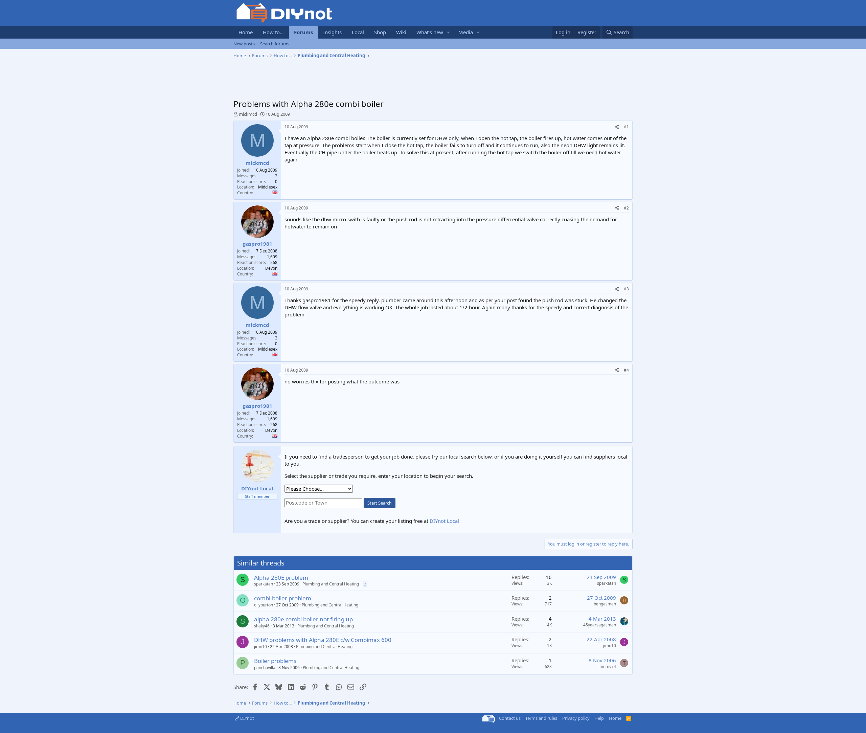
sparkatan (263, 584)
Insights (332, 32)
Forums (303, 32)
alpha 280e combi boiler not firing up (303, 619)
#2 (626, 208)
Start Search (379, 503)
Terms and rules (541, 718)
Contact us (510, 718)
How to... (273, 32)
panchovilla (264, 667)
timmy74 (607, 666)
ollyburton (263, 605)
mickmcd (248, 114)
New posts (244, 44)
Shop (380, 32)
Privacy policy (576, 718)
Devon (271, 268)
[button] (448, 32)
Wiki (401, 32)
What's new (429, 32)
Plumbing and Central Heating (330, 584)
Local (358, 32)
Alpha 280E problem (281, 577)
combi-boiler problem (282, 598)
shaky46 (262, 626)
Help (599, 718)
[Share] (617, 127)
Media (465, 32)
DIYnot (246, 718)
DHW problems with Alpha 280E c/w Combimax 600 (322, 640)
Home (245, 32)
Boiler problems (275, 661)
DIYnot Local (444, 520)
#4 (626, 370)
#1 (626, 127)
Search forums (274, 44)
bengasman (605, 604)
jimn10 (260, 646)
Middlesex (267, 187)
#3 (626, 289)
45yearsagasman (599, 625)
